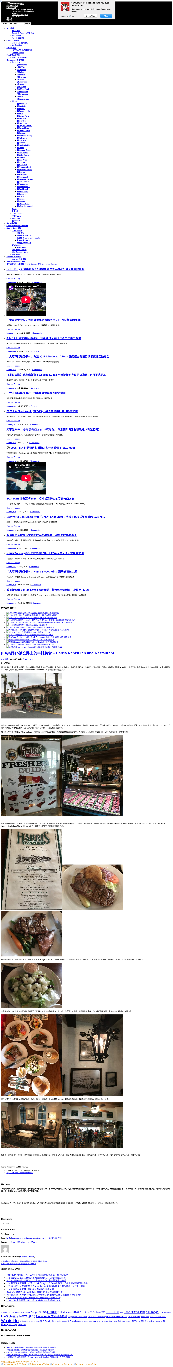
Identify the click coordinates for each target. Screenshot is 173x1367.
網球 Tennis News (19, 250)
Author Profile (27, 1257)
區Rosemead (22, 177)
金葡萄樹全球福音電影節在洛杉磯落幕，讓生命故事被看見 (41, 535)
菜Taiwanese (22, 94)
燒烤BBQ (21, 67)
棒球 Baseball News (20, 252)
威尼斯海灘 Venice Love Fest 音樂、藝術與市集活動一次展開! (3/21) (48, 589)
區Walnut (21, 201)
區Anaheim (21, 106)
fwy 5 (8, 1238)
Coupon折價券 (39, 1312)
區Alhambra (22, 104)
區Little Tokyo (23, 155)
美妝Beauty (123, 1321)
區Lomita (21, 157)
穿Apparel (113, 1321)
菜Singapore (22, 92)
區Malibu (21, 162)
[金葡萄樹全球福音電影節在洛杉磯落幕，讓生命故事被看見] (30, 640)
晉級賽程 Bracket (24, 235)
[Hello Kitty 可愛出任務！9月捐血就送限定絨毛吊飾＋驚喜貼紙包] (32, 613)
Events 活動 (11, 48)
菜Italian (20, 79)
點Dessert (16, 221)
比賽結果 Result (23, 240)
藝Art (130, 1321)
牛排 (59, 1238)
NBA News (21, 248)
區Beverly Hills (23, 111)
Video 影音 (145, 1317)
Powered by (65, 16)
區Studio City (22, 192)
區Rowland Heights (25, 179)
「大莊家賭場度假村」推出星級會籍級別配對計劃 (36, 392)
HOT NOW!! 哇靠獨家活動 (22, 50)
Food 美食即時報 (13, 55)
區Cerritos (21, 121)
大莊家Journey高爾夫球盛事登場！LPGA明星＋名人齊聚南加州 (45, 553)
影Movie (56, 1321)
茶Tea (14, 209)
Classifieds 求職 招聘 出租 (17, 226)
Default (52, 1312)
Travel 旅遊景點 (134, 1317)
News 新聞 (27, 1316)
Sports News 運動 (13, 228)
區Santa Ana (22, 184)
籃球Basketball (18, 245)
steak (38, 1238)
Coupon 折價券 (12, 40)
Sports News (82, 1317)
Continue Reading (13, 279)
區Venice (21, 199)
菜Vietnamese (23, 99)
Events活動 (86, 1312)
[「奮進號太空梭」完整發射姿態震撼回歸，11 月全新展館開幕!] (31, 615)
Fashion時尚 (99, 1312)
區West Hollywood (25, 206)
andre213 (4, 659)
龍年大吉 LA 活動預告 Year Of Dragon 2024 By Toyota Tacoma (31, 264)
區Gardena (21, 140)
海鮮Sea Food (23, 89)
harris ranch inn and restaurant (23, 1238)
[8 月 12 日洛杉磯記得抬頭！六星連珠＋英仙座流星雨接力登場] (31, 618)
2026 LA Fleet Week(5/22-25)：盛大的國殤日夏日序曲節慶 (42, 411)
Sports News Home (94, 1317)
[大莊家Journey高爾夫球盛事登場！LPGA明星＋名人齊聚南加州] (32, 642)
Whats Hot (25, 1242)
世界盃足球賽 (17, 231)
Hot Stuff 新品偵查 (19, 57)
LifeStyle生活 (15, 1242)
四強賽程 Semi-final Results (28, 238)
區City (14, 101)
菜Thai (20, 96)
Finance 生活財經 (13, 257)
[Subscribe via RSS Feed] (14, 1364)
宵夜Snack (16, 216)
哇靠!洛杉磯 (9, 1361)
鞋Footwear (22, 1325)
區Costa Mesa (23, 128)
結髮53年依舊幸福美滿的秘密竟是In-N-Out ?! (18, 1264)
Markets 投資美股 (19, 259)
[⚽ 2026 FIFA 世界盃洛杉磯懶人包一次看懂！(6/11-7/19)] (29, 632)
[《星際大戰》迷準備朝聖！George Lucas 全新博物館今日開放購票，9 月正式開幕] (39, 623)
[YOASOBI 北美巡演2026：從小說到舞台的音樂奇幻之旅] (29, 635)
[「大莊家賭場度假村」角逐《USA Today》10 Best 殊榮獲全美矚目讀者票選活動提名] (40, 620)
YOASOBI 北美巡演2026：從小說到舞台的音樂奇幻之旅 (40, 498)
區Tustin (20, 196)
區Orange (21, 172)
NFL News (16, 254)
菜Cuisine (16, 62)
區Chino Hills (22, 123)
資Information (148, 1321)
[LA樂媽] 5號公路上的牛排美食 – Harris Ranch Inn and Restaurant (57, 653)
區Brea (20, 114)
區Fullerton (22, 138)
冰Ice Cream (17, 214)
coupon (27, 1312)
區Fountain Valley (24, 135)
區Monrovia (22, 165)
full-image (152, 1312)
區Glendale (21, 143)
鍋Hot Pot (16, 218)
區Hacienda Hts (23, 145)
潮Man (86, 1321)
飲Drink (15, 211)
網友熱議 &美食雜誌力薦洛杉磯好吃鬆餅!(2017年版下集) (25, 1261)
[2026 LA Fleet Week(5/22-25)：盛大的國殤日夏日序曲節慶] (30, 627)
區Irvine (20, 148)
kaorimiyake (11, 282)
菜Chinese (21, 70)
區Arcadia (21, 109)
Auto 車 (11, 1312)
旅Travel (33, 1242)
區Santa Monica (23, 187)
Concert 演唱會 (18, 53)
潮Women (92, 1321)
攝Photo (64, 1321)
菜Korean (21, 84)
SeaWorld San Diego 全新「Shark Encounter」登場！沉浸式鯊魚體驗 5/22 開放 (55, 516)
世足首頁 (20, 233)
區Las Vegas (22, 153)
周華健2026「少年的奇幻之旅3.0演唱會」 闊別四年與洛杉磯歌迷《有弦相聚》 (53, 429)
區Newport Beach (24, 170)
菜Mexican (21, 87)
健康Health (24, 1321)
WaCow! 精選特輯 (158, 1316)
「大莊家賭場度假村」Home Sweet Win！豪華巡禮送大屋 (41, 571)
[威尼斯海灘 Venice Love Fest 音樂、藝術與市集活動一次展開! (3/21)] (34, 647)
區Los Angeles (23, 160)
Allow (106, 16)
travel (44, 1238)
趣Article (159, 1321)
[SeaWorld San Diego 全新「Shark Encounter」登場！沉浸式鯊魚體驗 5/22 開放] (38, 637)
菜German (21, 77)
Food (121, 1312)
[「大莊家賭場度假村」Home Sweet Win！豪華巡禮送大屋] (30, 644)
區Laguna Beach (24, 150)
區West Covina (23, 204)
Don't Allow (90, 16)
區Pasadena (22, 174)
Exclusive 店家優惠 (20, 43)
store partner (105, 1317)
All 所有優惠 (17, 45)
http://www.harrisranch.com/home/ (19, 1173)
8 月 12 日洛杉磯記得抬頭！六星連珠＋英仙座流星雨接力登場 (43, 338)
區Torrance (21, 194)
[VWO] (71, 16)
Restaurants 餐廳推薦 (15, 60)
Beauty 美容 (19, 1312)
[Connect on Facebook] (62, 1364)
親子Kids (136, 1321)
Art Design (4, 1312)
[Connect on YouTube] (85, 1364)
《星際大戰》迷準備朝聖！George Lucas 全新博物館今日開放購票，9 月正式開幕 (56, 374)
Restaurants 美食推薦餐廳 (51, 1316)
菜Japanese (22, 82)
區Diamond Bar (23, 131)
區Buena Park (23, 116)
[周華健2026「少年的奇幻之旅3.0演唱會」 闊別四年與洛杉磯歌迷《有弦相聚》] (38, 630)
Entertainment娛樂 (68, 1312)
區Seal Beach (22, 189)
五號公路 (50, 1238)
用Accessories (102, 1321)
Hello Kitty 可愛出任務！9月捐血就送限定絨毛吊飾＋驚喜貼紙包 (45, 269)
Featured (112, 1312)
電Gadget (13, 1325)
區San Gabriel (23, 182)
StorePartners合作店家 (15, 261)
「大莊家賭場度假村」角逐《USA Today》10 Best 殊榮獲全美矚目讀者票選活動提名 (57, 356)
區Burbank (21, 118)
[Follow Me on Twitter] (39, 1364)
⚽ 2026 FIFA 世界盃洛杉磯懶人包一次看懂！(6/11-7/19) (40, 447)
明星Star (79, 1321)
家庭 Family (45, 1321)
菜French (21, 75)
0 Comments (37, 282)
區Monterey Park (24, 167)
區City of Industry (24, 126)
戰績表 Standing (24, 243)
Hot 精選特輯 (11, 223)
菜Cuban (20, 72)
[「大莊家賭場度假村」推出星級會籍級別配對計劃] (26, 625)
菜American (22, 65)
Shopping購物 (72, 1317)
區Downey (21, 133)
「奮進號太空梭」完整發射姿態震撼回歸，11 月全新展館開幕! (43, 319)
